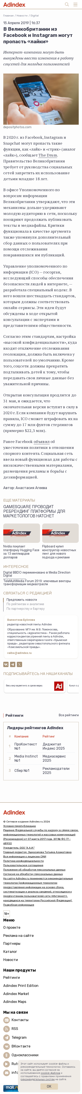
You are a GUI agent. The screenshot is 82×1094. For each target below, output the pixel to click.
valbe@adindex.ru (19, 653)
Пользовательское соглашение (23, 865)
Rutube (18, 1064)
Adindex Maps (14, 1002)
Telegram (19, 1037)
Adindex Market (16, 994)
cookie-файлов (50, 1072)
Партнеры (11, 943)
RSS (15, 1029)
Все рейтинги (69, 715)
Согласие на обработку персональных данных (33, 874)
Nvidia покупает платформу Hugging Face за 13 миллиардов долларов (21, 552)
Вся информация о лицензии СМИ (24, 856)
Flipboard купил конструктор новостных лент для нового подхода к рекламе (59, 552)
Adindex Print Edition (20, 986)
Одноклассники (25, 1055)
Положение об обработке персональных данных (34, 869)
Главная (8, 15)
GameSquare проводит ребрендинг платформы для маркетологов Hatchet (34, 511)
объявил (42, 441)
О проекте (11, 927)
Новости (22, 15)
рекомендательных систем (38, 1079)
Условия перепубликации (19, 826)
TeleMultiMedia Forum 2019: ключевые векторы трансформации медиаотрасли (37, 583)
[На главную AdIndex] (41, 812)
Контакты (20, 1020)
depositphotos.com (17, 127)
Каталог (10, 952)
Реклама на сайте (18, 936)
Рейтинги (11, 977)
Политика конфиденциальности (23, 860)
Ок (49, 1086)
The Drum (47, 155)
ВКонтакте (21, 1046)
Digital (35, 15)
